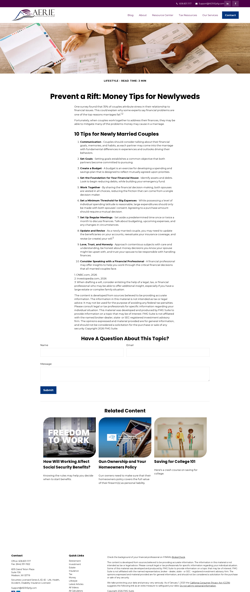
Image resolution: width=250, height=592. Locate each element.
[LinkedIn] (227, 4)
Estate (72, 567)
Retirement (75, 561)
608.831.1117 (185, 3)
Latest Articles (76, 584)
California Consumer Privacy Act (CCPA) (210, 582)
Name (44, 345)
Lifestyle (73, 581)
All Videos (74, 587)
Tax (70, 574)
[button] (130, 15)
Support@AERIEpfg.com (211, 3)
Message (46, 363)
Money (72, 577)
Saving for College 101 (174, 461)
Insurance (74, 571)
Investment (75, 564)
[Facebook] (235, 4)
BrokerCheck (178, 557)
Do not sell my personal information (198, 585)
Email (130, 345)
